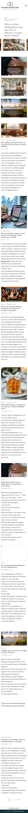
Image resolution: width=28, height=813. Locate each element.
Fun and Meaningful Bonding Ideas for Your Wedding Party (13, 566)
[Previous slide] (5, 40)
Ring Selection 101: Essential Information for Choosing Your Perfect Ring (11, 484)
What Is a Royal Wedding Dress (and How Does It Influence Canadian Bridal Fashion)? (13, 27)
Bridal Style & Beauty (11, 17)
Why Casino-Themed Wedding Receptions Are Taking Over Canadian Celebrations (11, 308)
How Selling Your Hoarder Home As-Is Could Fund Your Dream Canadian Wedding (13, 144)
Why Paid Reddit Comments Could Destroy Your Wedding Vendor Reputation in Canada (13, 235)
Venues (3, 648)
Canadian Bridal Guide (18, 811)
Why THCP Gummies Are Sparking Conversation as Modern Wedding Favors (13, 406)
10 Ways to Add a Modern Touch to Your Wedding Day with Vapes (13, 740)
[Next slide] (23, 40)
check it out (5, 261)
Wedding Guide (9, 19)
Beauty (6, 16)
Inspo (3, 140)
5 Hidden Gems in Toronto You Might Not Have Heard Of (14, 651)
